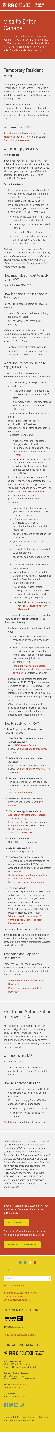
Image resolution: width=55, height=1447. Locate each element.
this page (12, 1122)
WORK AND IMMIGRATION (22, 1244)
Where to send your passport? (24, 916)
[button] (49, 5)
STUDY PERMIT (16, 1222)
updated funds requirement (27, 491)
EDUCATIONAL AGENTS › (15, 1296)
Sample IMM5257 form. (21, 832)
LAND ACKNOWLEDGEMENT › (17, 1300)
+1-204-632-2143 (18, 1384)
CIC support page (21, 829)
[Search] (48, 1278)
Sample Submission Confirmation (26, 882)
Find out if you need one (16, 140)
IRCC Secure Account (26, 745)
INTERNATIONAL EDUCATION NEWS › (21, 1293)
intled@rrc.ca (15, 1387)
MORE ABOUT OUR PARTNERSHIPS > (20, 1335)
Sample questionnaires (20, 792)
